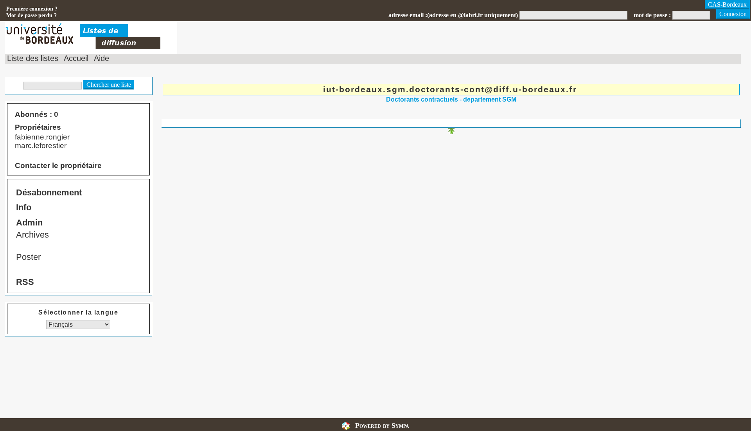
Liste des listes (32, 58)
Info (23, 207)
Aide (101, 58)
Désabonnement (49, 192)
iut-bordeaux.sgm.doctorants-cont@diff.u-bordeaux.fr (450, 89)
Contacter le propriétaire (58, 165)
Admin (29, 222)
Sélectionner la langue (78, 312)
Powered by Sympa (382, 425)
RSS (25, 282)
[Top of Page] (451, 132)
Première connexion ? (31, 8)
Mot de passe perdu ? (31, 15)
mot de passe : (652, 15)
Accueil (76, 58)
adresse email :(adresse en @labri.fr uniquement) (453, 15)
